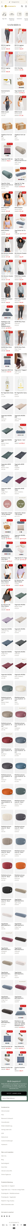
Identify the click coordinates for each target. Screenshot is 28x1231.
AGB (2, 1133)
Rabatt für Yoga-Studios (7, 1201)
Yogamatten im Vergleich (8, 1186)
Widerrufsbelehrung (6, 1126)
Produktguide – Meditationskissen (10, 1193)
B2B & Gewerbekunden (7, 1204)
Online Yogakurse (6, 1174)
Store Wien (4, 1167)
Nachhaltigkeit (5, 1163)
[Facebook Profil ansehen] (1, 1216)
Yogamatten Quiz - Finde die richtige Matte (12, 1189)
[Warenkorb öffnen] (26, 6)
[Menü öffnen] (2, 6)
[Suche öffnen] (22, 6)
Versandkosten (5, 1122)
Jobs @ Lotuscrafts (6, 1171)
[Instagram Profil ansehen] (4, 1216)
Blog (2, 1159)
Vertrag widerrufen (6, 1129)
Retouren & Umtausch (7, 1118)
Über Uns (3, 1156)
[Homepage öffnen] (10, 6)
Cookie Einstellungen (7, 1141)
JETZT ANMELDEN (14, 1093)
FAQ (2, 1115)
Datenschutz (4, 1137)
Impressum (4, 1144)
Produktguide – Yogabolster (8, 1197)
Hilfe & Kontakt (5, 1111)
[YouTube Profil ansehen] (9, 1216)
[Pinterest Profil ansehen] (6, 1216)
